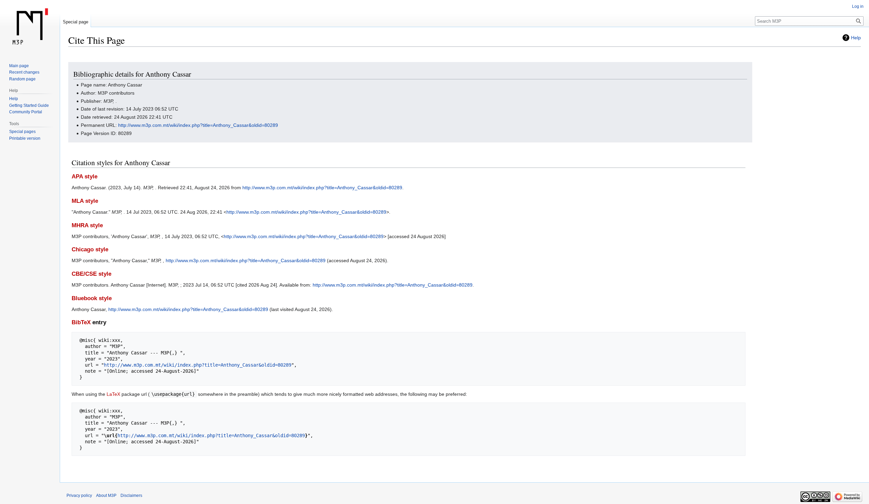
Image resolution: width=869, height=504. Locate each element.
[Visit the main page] (30, 27)
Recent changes (24, 72)
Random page (22, 79)
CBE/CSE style (91, 274)
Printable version (24, 138)
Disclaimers (131, 495)
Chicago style (90, 249)
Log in (858, 6)
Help (856, 37)
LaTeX (113, 394)
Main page (19, 65)
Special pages (22, 131)
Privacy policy (79, 495)
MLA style (85, 201)
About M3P (106, 495)
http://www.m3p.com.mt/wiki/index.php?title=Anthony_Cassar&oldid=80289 (198, 125)
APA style (84, 176)
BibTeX (81, 322)
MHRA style (87, 225)
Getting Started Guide (29, 105)
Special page (75, 21)
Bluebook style (92, 298)
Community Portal (25, 112)
